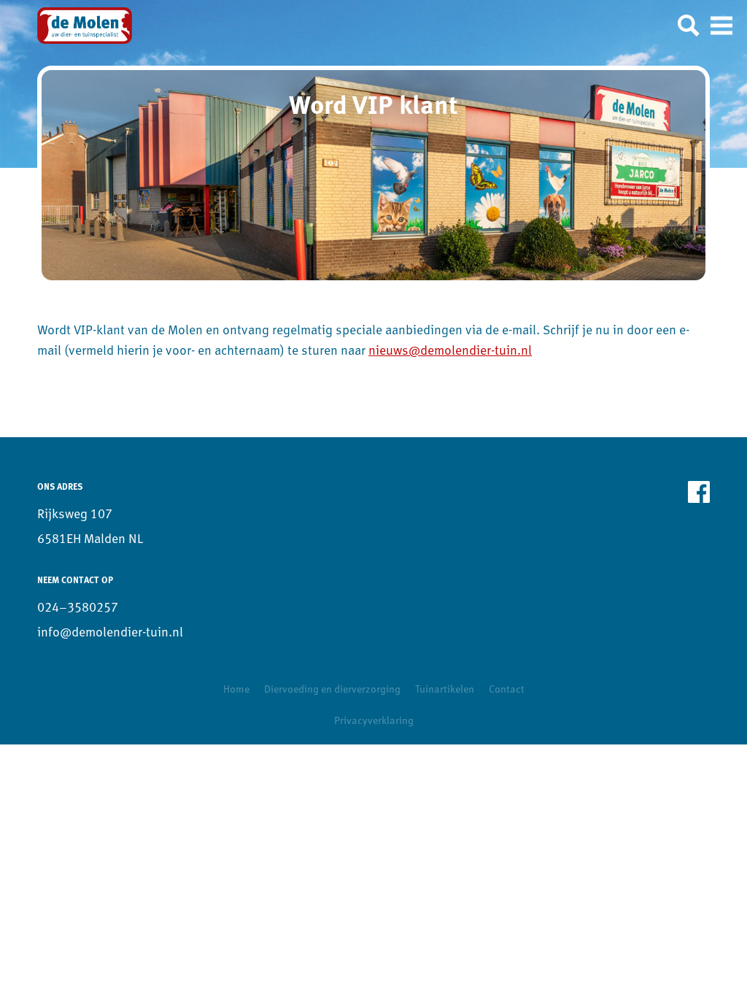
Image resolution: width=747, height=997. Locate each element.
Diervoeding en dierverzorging (332, 690)
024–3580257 (77, 608)
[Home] (84, 25)
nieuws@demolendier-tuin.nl (450, 351)
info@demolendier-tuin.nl (110, 633)
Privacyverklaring (374, 721)
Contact (507, 690)
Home (236, 690)
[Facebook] (699, 492)
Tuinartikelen (444, 690)
